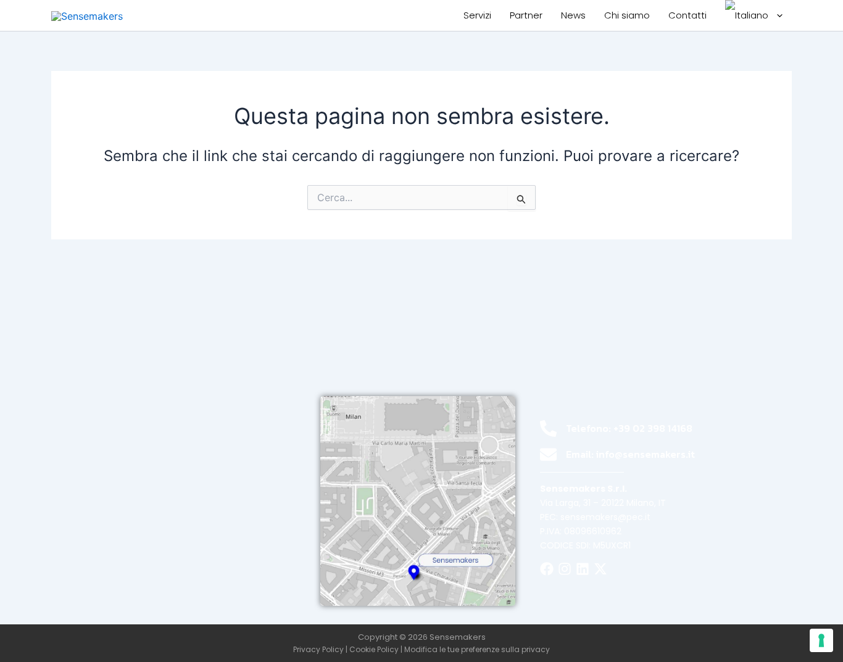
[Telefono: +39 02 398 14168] (548, 428)
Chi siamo (627, 15)
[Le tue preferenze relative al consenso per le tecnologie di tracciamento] (821, 640)
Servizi (477, 15)
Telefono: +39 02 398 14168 (629, 428)
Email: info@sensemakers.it (630, 454)
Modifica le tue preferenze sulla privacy (477, 649)
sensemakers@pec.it (605, 517)
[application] (777, 15)
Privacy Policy (318, 649)
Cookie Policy (374, 649)
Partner (526, 15)
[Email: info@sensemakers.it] (548, 454)
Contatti (687, 15)
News (573, 15)
